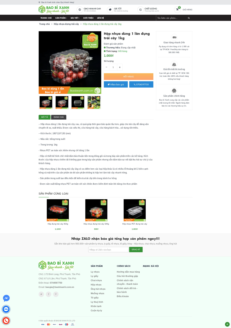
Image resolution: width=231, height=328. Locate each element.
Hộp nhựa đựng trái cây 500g (96, 224)
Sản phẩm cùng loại (53, 193)
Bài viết (75, 18)
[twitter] (41, 294)
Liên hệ (100, 18)
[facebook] (48, 294)
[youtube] (56, 294)
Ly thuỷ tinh (97, 302)
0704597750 (142, 84)
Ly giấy (94, 276)
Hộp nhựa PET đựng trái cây (134, 224)
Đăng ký (136, 249)
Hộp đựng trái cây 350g (58, 224)
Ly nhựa (95, 272)
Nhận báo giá (117, 84)
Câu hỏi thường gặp (127, 276)
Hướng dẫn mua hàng (128, 272)
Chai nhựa (96, 280)
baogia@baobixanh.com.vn (59, 287)
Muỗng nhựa (97, 293)
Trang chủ (46, 18)
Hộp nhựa (96, 285)
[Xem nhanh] (60, 228)
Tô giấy (95, 298)
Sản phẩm (60, 18)
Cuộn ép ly (96, 310)
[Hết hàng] (54, 228)
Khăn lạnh (96, 306)
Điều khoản (123, 296)
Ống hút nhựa (98, 289)
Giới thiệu (88, 18)
